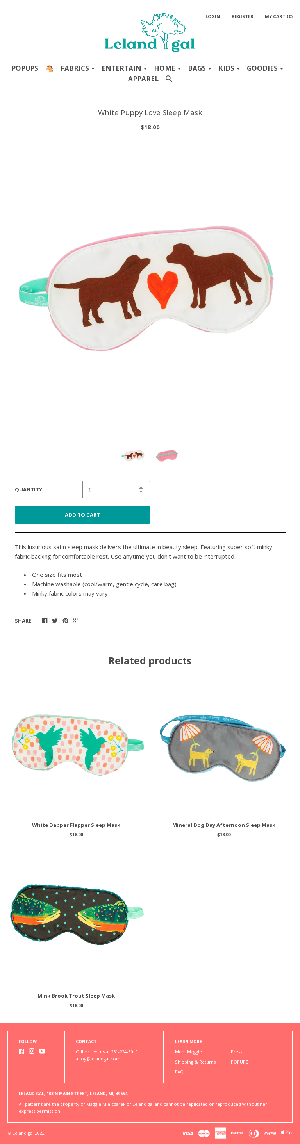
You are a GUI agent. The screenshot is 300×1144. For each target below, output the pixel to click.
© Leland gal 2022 (25, 1133)
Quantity (28, 489)
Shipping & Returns (195, 1062)
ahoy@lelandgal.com (98, 1059)
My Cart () (279, 16)
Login (212, 16)
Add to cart (82, 514)
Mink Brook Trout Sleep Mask (76, 995)
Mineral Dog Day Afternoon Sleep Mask (223, 824)
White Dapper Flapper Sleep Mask (76, 824)
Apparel (143, 78)
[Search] (169, 82)
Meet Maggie (188, 1052)
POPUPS (24, 68)
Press (236, 1052)
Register (243, 16)
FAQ (179, 1071)
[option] (150, 285)
